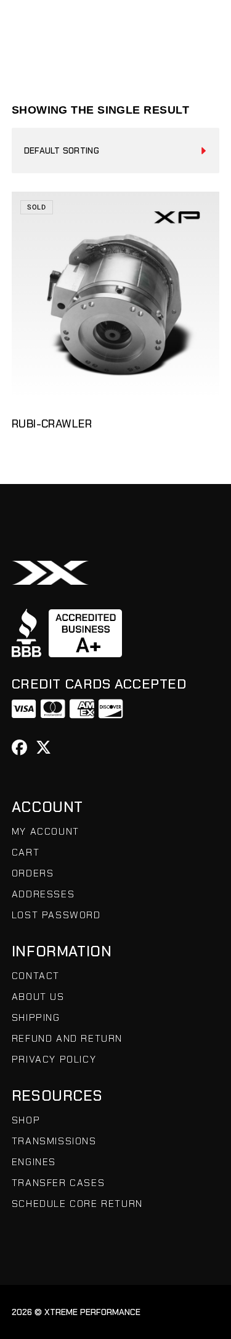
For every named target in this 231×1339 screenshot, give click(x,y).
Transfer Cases (58, 1182)
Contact (36, 975)
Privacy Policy (54, 1059)
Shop (26, 1120)
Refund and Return (67, 1038)
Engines (34, 1161)
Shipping (36, 1017)
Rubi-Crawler (52, 423)
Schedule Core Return (77, 1203)
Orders (33, 873)
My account (45, 831)
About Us (38, 996)
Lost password (56, 914)
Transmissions (54, 1140)
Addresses (43, 894)
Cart (25, 852)
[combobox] (116, 150)
